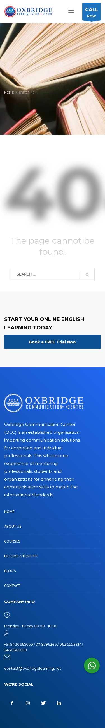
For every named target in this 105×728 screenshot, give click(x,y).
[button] (92, 665)
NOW (91, 12)
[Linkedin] (59, 703)
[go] (87, 275)
